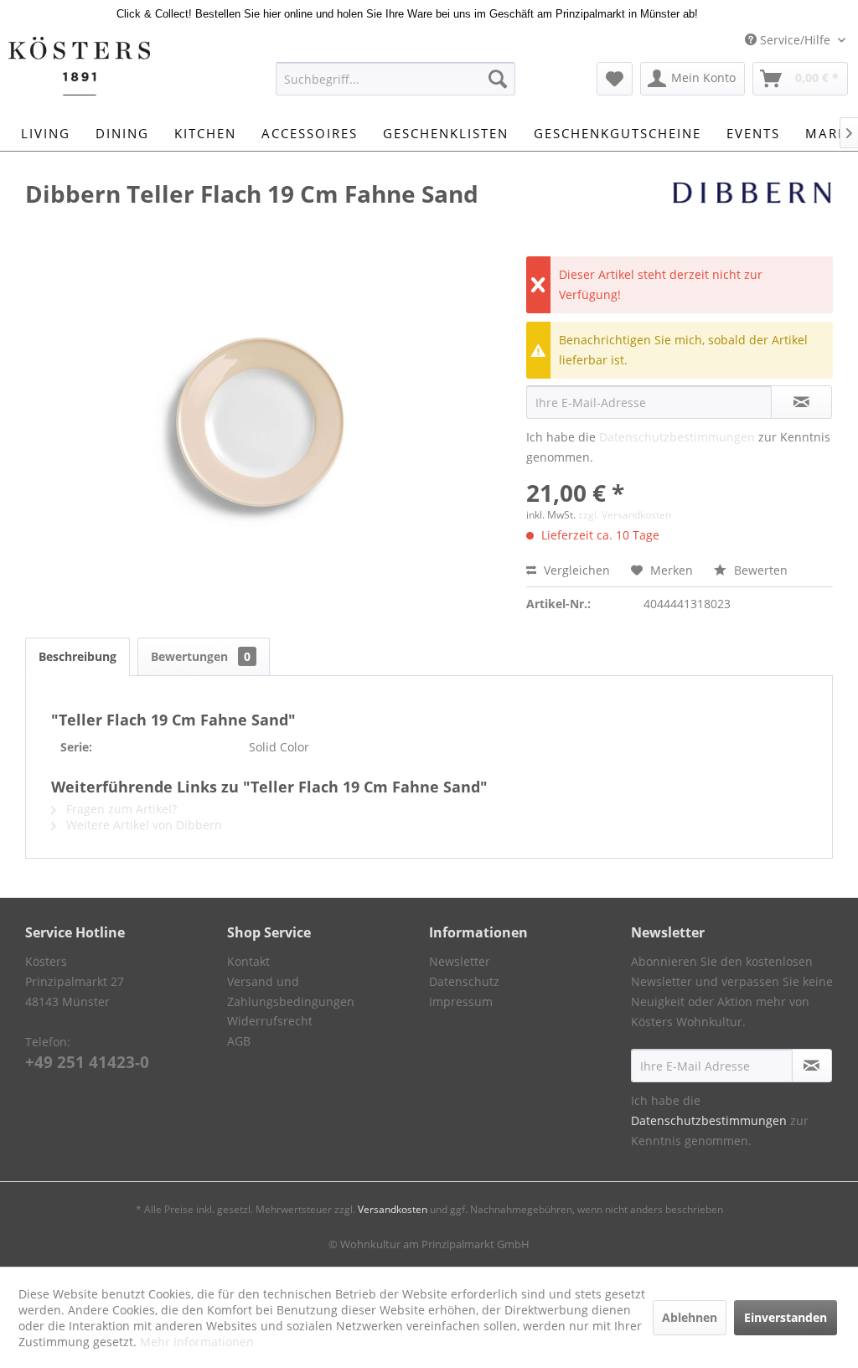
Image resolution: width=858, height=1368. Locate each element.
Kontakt (248, 961)
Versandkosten (392, 1209)
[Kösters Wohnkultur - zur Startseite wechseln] (79, 66)
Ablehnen (689, 1317)
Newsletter (459, 961)
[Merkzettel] (615, 79)
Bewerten (759, 570)
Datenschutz (464, 981)
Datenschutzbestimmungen (677, 437)
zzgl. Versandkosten (624, 515)
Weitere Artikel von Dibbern (142, 825)
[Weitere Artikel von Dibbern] (752, 210)
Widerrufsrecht (270, 1021)
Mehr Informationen (197, 1342)
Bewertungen (201, 656)
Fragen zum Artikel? (120, 809)
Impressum (461, 1001)
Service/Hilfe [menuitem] (795, 40)
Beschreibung (77, 656)
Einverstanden (785, 1317)
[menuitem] (396, 79)
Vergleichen (575, 570)
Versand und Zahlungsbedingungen (290, 991)
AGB (239, 1041)
